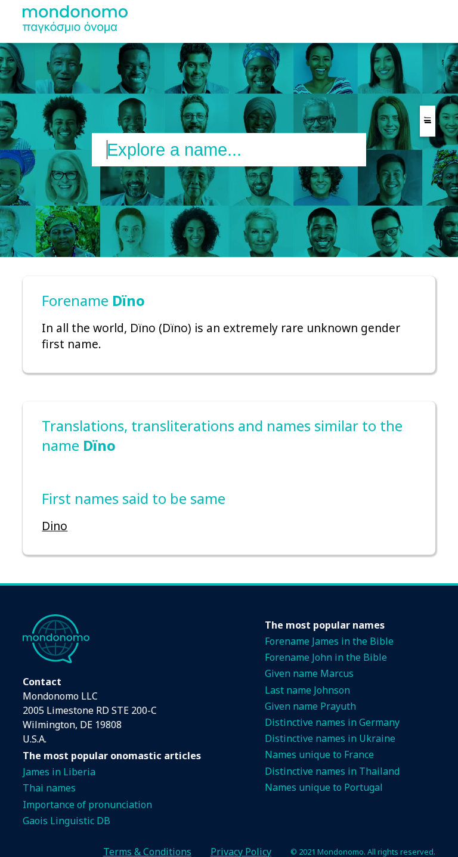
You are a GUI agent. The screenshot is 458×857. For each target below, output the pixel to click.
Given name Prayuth (310, 706)
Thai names (49, 787)
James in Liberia (59, 771)
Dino (54, 526)
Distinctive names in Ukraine (330, 738)
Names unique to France (319, 754)
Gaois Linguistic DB (66, 820)
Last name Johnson (307, 690)
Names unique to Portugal (324, 787)
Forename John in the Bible (326, 657)
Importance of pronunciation (87, 804)
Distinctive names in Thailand (332, 771)
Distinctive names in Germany (332, 722)
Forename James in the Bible (329, 641)
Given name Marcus (309, 673)
